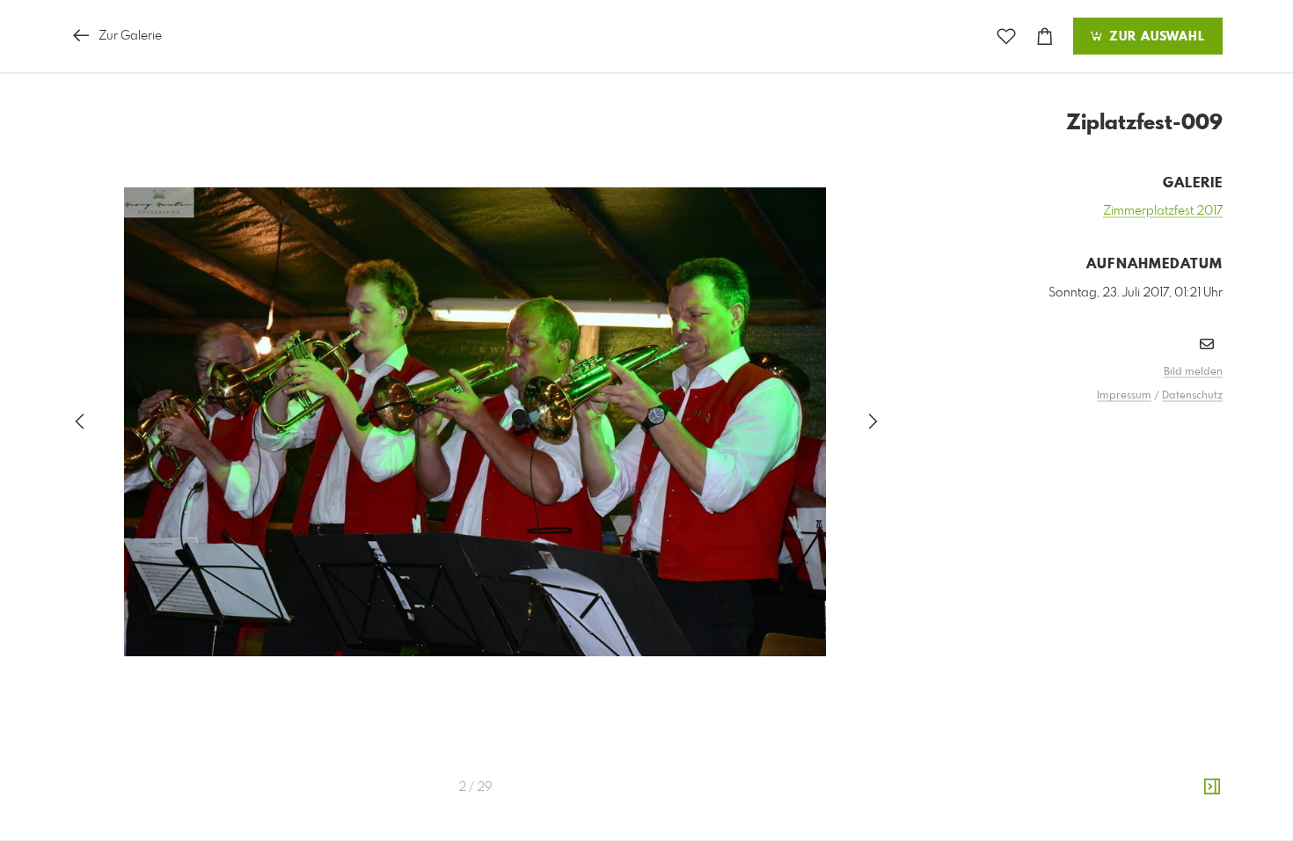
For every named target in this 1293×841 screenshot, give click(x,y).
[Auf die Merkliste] (1006, 36)
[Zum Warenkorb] (1045, 36)
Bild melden (1193, 372)
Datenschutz (1192, 396)
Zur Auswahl (1155, 37)
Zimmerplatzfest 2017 (1163, 211)
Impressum (1124, 396)
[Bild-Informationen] (1212, 787)
